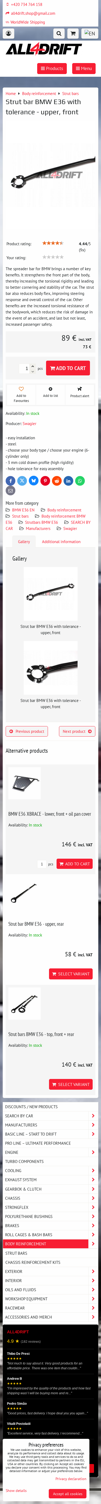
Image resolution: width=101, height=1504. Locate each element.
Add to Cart (70, 368)
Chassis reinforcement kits (32, 1262)
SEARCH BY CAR (19, 1115)
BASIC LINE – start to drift (31, 1134)
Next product (74, 731)
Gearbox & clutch (23, 1189)
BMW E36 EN (23, 510)
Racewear (15, 1308)
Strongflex (16, 1207)
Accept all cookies (67, 1493)
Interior (13, 1280)
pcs (50, 864)
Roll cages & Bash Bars (28, 1234)
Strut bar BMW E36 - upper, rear (36, 923)
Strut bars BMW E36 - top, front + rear (41, 1034)
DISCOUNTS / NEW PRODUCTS (31, 1106)
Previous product (30, 731)
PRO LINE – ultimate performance (38, 1143)
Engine (11, 1152)
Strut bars (20, 516)
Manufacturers (38, 528)
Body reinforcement (64, 510)
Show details (16, 1490)
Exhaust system (21, 1179)
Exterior (13, 1271)
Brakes (12, 1225)
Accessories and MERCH (28, 1317)
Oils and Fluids (20, 1289)
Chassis (12, 1198)
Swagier (70, 528)
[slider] (53, 243)
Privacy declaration (70, 1478)
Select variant (73, 973)
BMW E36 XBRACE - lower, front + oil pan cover (49, 813)
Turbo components (24, 1161)
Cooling (13, 1170)
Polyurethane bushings (29, 1216)
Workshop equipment (26, 1298)
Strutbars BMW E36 (41, 522)
